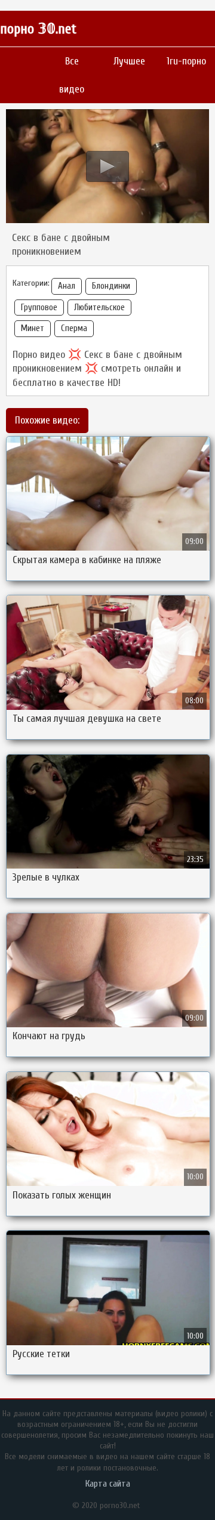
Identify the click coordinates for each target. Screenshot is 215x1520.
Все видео (71, 75)
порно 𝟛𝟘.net (38, 29)
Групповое (39, 307)
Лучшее (129, 61)
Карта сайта (107, 1483)
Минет (32, 328)
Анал (66, 286)
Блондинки (111, 286)
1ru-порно (186, 61)
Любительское (99, 307)
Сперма (74, 328)
